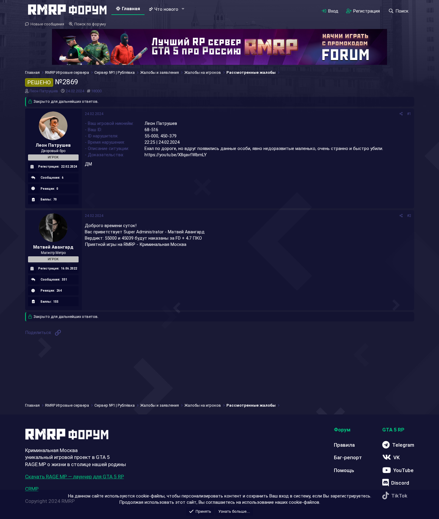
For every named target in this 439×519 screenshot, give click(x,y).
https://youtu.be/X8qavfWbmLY (176, 154)
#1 (409, 114)
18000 (96, 91)
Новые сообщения (47, 24)
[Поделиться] (401, 114)
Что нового (166, 9)
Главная (131, 8)
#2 (409, 216)
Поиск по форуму (90, 24)
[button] (183, 9)
